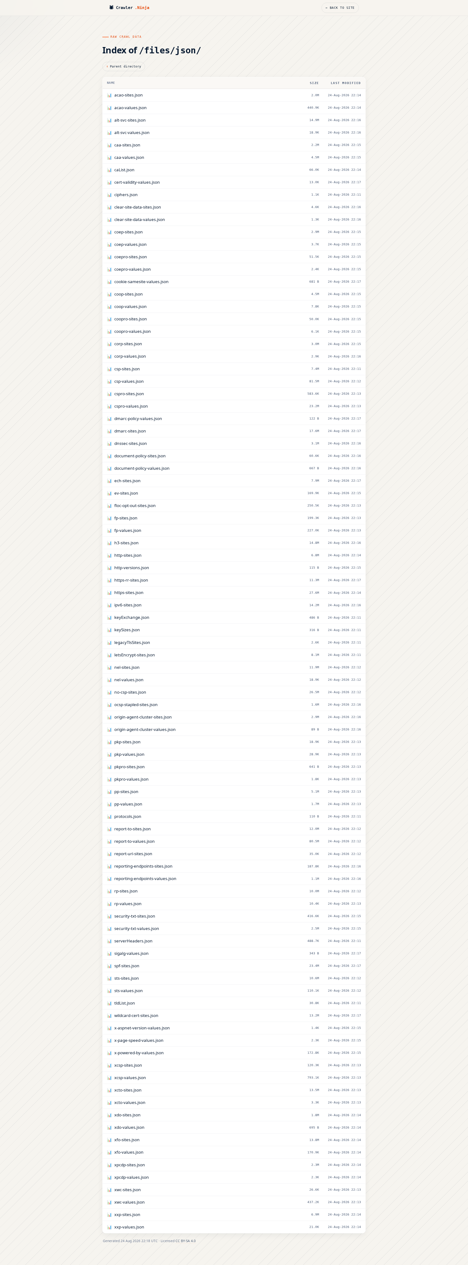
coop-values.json (130, 306)
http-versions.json (131, 567)
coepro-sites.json (130, 256)
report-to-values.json (134, 841)
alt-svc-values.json (132, 132)
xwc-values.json (129, 1202)
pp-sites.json (126, 791)
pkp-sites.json (127, 742)
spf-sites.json (126, 965)
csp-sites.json (127, 369)
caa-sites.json (127, 145)
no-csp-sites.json (130, 692)
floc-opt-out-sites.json (135, 505)
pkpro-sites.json (129, 766)
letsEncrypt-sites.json (134, 655)
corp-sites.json (128, 343)
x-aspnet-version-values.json (142, 1028)
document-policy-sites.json (140, 456)
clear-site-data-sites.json (137, 207)
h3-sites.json (126, 543)
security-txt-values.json (136, 928)
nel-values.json (129, 679)
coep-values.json (130, 244)
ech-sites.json (127, 480)
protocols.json (127, 816)
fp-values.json (127, 530)
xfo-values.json (129, 1152)
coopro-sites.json (130, 319)
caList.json (124, 169)
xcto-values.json (130, 1102)
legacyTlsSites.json (132, 642)
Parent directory (125, 66)
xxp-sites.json (127, 1214)
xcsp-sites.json (128, 1065)
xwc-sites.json (127, 1189)
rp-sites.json (126, 891)
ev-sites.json (126, 493)
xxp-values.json (129, 1227)
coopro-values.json (132, 331)
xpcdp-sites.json (129, 1165)
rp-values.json (128, 903)
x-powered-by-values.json (139, 1052)
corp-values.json (130, 356)
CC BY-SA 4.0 (186, 1240)
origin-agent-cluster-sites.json (143, 717)
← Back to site (340, 8)
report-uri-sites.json (133, 853)
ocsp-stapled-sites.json (136, 704)
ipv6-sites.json (128, 605)
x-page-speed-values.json (139, 1040)
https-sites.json (129, 592)
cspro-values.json (131, 406)
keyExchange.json (131, 617)
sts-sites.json (126, 978)
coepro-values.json (132, 269)
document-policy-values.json (142, 468)
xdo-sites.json (127, 1115)
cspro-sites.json (129, 393)
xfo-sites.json (127, 1139)
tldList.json (124, 1003)
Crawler (129, 7)
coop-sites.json (128, 294)
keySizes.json (127, 629)
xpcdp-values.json (131, 1177)
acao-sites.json (128, 95)
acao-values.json (130, 107)
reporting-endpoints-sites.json (143, 866)
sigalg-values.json (131, 953)
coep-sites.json (128, 232)
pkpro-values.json (131, 779)
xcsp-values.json (130, 1077)
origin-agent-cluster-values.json (145, 729)
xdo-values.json (129, 1127)
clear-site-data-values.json (139, 219)
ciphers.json (126, 194)
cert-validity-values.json (137, 182)
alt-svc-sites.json (130, 120)
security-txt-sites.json (134, 916)
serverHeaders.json (133, 941)
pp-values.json (128, 804)
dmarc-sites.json (130, 431)
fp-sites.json (125, 518)
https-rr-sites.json (131, 580)
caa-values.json (129, 157)
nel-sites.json (127, 667)
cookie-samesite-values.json (141, 281)
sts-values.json (128, 990)
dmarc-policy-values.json (138, 418)
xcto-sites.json (128, 1090)
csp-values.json (129, 381)
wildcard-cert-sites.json (136, 1015)
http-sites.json (128, 555)
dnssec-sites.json (130, 443)
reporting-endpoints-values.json (145, 878)
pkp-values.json (129, 754)
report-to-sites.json (132, 829)
